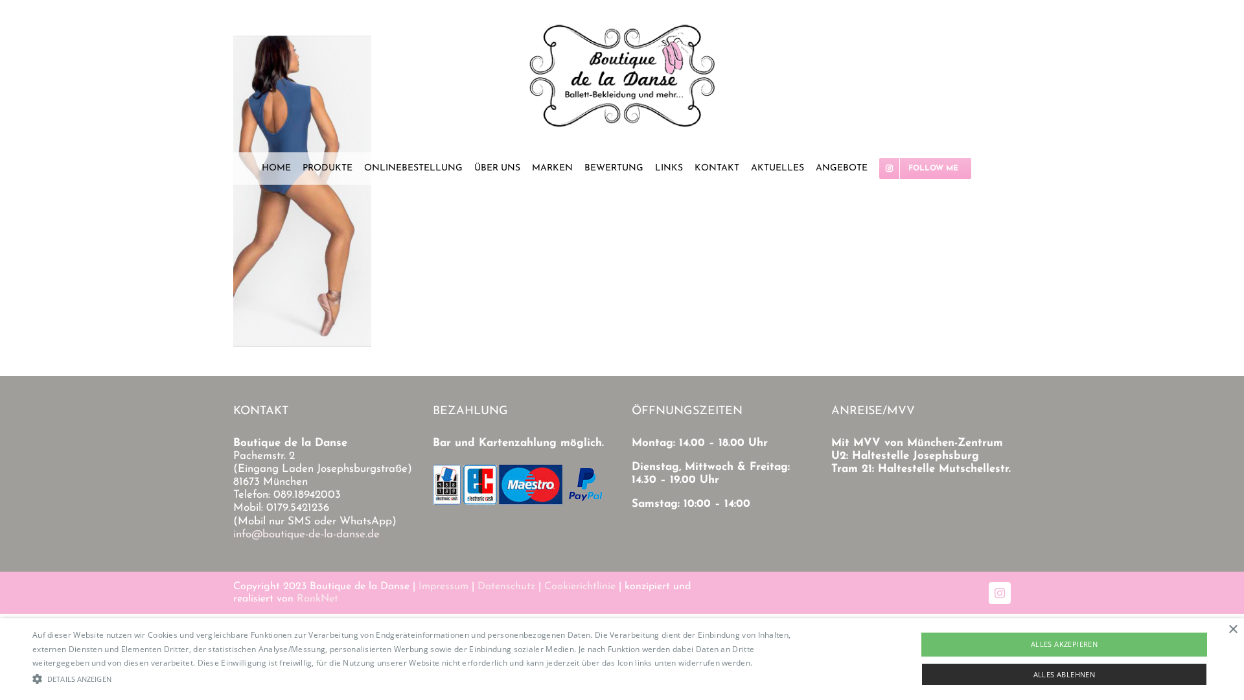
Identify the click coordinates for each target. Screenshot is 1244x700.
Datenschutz (506, 586)
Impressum (443, 586)
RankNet (317, 599)
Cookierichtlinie (580, 586)
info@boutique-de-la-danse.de (306, 534)
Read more (775, 662)
